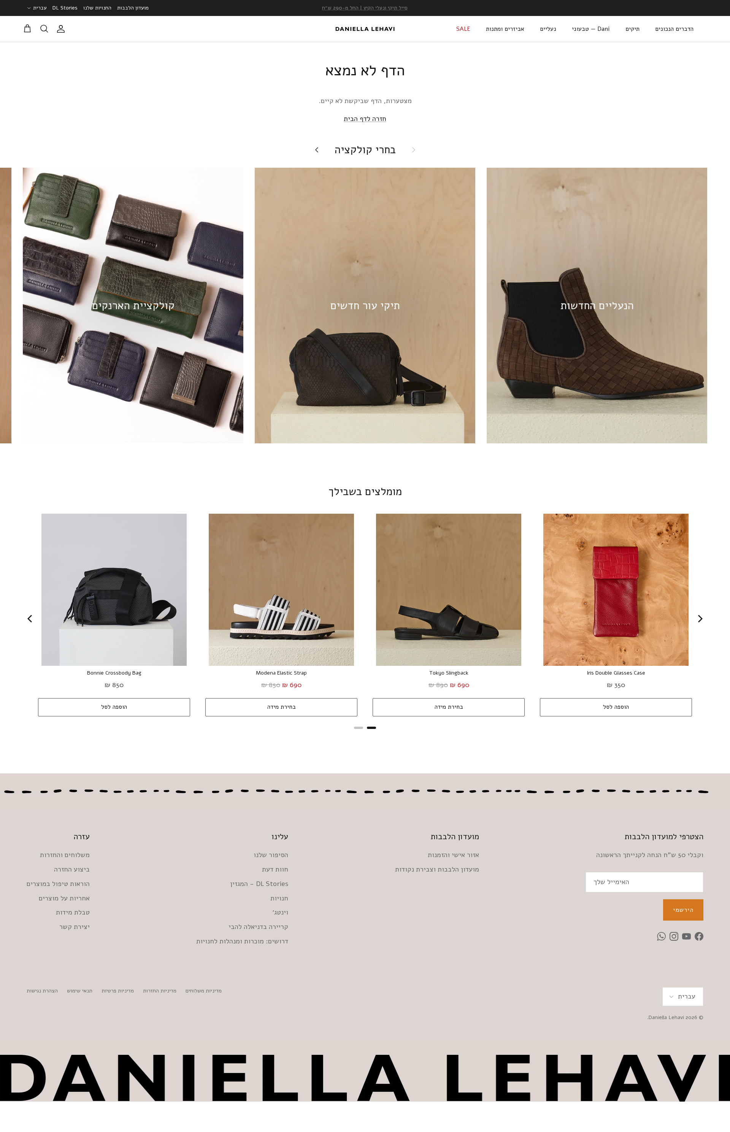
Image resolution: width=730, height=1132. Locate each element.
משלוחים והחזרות (65, 854)
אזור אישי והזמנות (453, 854)
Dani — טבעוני (591, 29)
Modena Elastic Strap (281, 673)
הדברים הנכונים (674, 29)
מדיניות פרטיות (118, 990)
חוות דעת (275, 869)
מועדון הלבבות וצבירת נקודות (437, 869)
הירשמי (683, 910)
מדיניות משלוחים (204, 990)
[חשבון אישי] (62, 28)
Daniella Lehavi (666, 1017)
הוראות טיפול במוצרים (58, 883)
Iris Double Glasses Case (616, 673)
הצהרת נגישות (42, 990)
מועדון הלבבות (133, 7)
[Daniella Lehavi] (365, 28)
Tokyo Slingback (448, 673)
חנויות (279, 898)
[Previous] (30, 618)
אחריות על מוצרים (64, 898)
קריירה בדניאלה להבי (258, 926)
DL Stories (65, 7)
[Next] (699, 618)
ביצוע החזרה (72, 869)
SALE (463, 29)
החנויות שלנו (97, 7)
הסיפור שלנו (271, 854)
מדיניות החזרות (159, 990)
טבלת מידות (73, 912)
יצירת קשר (74, 926)
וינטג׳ (280, 912)
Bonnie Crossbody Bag (114, 673)
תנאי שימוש (79, 990)
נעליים (548, 29)
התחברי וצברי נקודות (365, 7)
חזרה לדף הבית (365, 118)
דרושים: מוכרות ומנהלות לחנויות (242, 941)
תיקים (632, 29)
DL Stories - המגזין (259, 883)
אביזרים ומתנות (505, 29)
